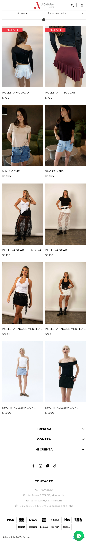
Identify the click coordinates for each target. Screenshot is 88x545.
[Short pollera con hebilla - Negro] (65, 371)
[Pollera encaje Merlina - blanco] (65, 293)
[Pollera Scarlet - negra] (22, 214)
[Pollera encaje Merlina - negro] (22, 293)
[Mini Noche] (22, 135)
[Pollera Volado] (22, 56)
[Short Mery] (65, 135)
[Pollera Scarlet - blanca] (65, 214)
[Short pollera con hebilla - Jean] (22, 371)
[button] (72, 5)
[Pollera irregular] (65, 56)
